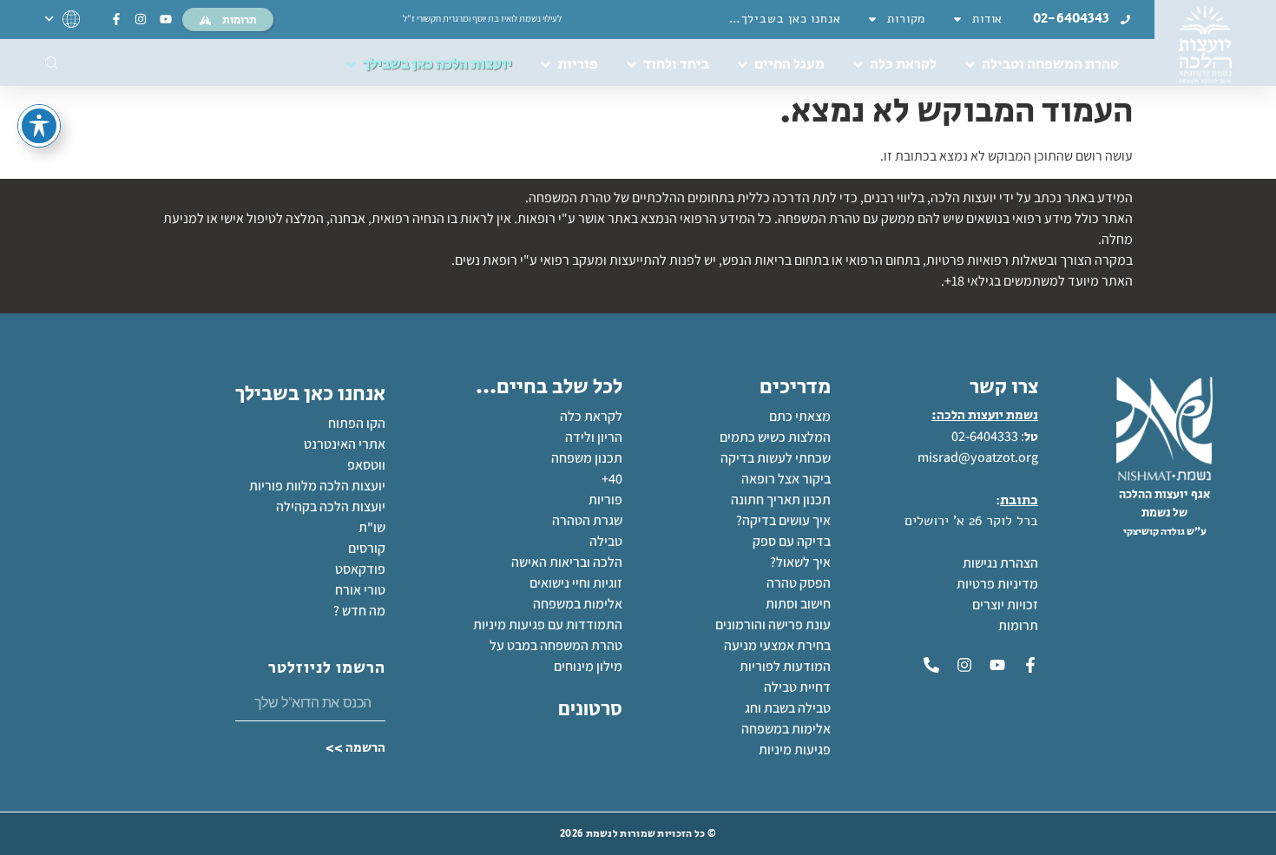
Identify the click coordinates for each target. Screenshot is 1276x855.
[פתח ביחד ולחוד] (631, 65)
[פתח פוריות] (545, 65)
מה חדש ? (359, 611)
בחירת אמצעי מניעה (777, 645)
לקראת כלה (591, 416)
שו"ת (371, 527)
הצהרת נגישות (1000, 563)
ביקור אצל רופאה (786, 479)
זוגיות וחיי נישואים (575, 583)
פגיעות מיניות (795, 749)
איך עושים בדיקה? (783, 520)
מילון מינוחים (588, 666)
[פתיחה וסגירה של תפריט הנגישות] (39, 126)
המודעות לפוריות (785, 666)
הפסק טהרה (798, 583)
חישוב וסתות (798, 604)
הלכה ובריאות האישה (566, 562)
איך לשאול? (800, 562)
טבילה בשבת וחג (788, 708)
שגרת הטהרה (587, 520)
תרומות (1018, 625)
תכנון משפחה (586, 458)
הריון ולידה (593, 437)
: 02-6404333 (987, 436)
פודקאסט (360, 569)
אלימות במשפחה (786, 729)
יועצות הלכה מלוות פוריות (317, 486)
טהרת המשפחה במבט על (556, 645)
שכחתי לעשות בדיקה (775, 458)
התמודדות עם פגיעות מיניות (547, 624)
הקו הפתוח (356, 423)
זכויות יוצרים (1005, 604)
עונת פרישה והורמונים (773, 624)
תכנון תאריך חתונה (779, 499)
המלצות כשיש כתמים (775, 437)
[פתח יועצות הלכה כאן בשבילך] (351, 65)
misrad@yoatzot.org (978, 457)
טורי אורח (360, 590)
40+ (612, 479)
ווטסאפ (366, 465)
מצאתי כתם (800, 416)
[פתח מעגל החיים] (742, 65)
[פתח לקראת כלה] (858, 65)
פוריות (605, 499)
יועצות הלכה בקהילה (330, 506)
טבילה (605, 541)
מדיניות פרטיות (997, 584)
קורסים (366, 548)
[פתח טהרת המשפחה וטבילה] (970, 65)
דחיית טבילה (797, 687)
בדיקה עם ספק (792, 541)
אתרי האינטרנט (344, 444)
